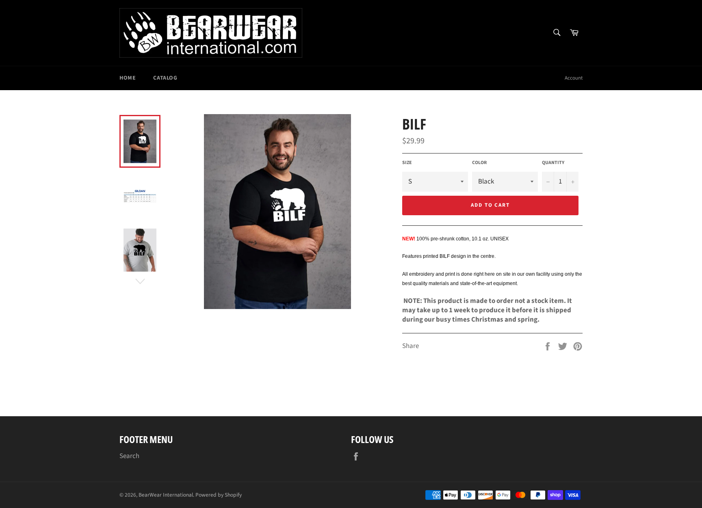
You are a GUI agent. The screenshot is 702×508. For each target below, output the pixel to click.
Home (127, 78)
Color (479, 163)
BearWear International (166, 495)
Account (574, 78)
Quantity (553, 163)
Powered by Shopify (218, 495)
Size (407, 163)
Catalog (165, 78)
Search (129, 456)
